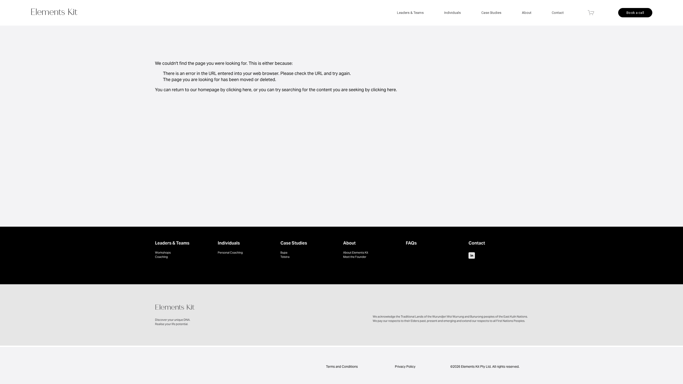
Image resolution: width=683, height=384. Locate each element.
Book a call (635, 13)
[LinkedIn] (471, 255)
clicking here (238, 90)
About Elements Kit (355, 252)
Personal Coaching (230, 252)
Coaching (161, 257)
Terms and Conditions (341, 367)
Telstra (284, 257)
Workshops (163, 252)
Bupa (283, 252)
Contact (558, 13)
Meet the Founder (354, 257)
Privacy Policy (405, 367)
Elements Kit (54, 13)
